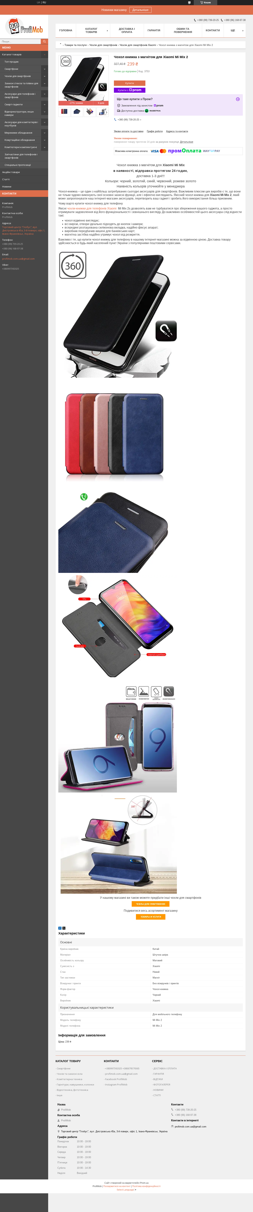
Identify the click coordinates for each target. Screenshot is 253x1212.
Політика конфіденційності (146, 1186)
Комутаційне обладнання (20, 140)
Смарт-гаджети (14, 104)
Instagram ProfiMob (116, 1084)
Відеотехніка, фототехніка (72, 1090)
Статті (6, 179)
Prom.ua (144, 1183)
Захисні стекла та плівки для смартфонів (21, 85)
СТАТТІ (157, 1095)
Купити (129, 83)
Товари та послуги (75, 44)
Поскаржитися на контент (117, 1186)
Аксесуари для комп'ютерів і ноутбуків (21, 123)
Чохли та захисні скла (69, 1073)
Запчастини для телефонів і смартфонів (21, 156)
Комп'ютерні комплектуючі (21, 147)
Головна (65, 30)
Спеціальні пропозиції (18, 165)
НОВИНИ (158, 1090)
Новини (6, 186)
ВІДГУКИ (158, 1079)
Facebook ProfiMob (116, 1079)
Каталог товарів (11, 54)
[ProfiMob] (24, 26)
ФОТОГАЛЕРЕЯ (161, 1084)
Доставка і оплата (127, 30)
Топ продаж (12, 61)
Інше (59, 1095)
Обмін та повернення (183, 30)
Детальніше (140, 9)
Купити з (123, 90)
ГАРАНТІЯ (158, 1073)
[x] (63, 928)
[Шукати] (44, 41)
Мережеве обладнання (18, 132)
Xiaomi (111, 208)
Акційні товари (11, 172)
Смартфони (11, 68)
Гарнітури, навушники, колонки (75, 1084)
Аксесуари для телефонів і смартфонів (20, 95)
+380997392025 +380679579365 (122, 1068)
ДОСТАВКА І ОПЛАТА (165, 1068)
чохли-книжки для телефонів (86, 208)
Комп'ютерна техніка (69, 1079)
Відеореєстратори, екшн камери (19, 113)
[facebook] (59, 928)
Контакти (213, 30)
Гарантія (154, 30)
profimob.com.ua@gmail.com (18, 258)
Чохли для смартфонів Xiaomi (138, 44)
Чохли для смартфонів (18, 76)
